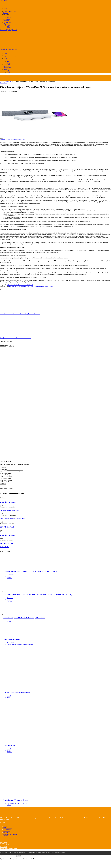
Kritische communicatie (9, 11)
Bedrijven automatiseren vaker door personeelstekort (15, 338)
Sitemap (5, 835)
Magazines (6, 24)
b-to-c (8, 16)
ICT (4, 9)
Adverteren (6, 831)
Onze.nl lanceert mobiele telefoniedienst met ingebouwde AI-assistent (20, 314)
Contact (5, 832)
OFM (8, 27)
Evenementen (7, 22)
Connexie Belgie (6, 478)
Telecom (5, 13)
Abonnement (7, 829)
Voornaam (3, 467)
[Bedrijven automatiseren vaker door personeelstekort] (16, 334)
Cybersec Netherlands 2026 (10, 510)
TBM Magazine (7, 828)
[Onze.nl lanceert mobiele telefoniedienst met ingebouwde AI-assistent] (16, 310)
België (8, 17)
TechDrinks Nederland (8, 502)
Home (5, 8)
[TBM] (21, 47)
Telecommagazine (7, 480)
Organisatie (3, 475)
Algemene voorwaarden (10, 834)
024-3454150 (3, 847)
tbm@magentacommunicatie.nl (8, 848)
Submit (19, 855)
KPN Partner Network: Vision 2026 (12, 519)
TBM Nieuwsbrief (7, 476)
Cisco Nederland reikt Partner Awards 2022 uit (20, 285)
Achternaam (3, 469)
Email (1, 471)
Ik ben (1, 473)
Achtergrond (6, 19)
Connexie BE (3, 83)
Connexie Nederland (7, 482)
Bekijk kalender (4, 547)
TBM (8, 25)
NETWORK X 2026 (7, 543)
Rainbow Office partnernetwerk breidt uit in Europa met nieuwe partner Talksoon (31, 286)
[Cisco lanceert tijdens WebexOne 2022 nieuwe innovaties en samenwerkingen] (34, 136)
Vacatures (6, 20)
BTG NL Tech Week (7, 527)
